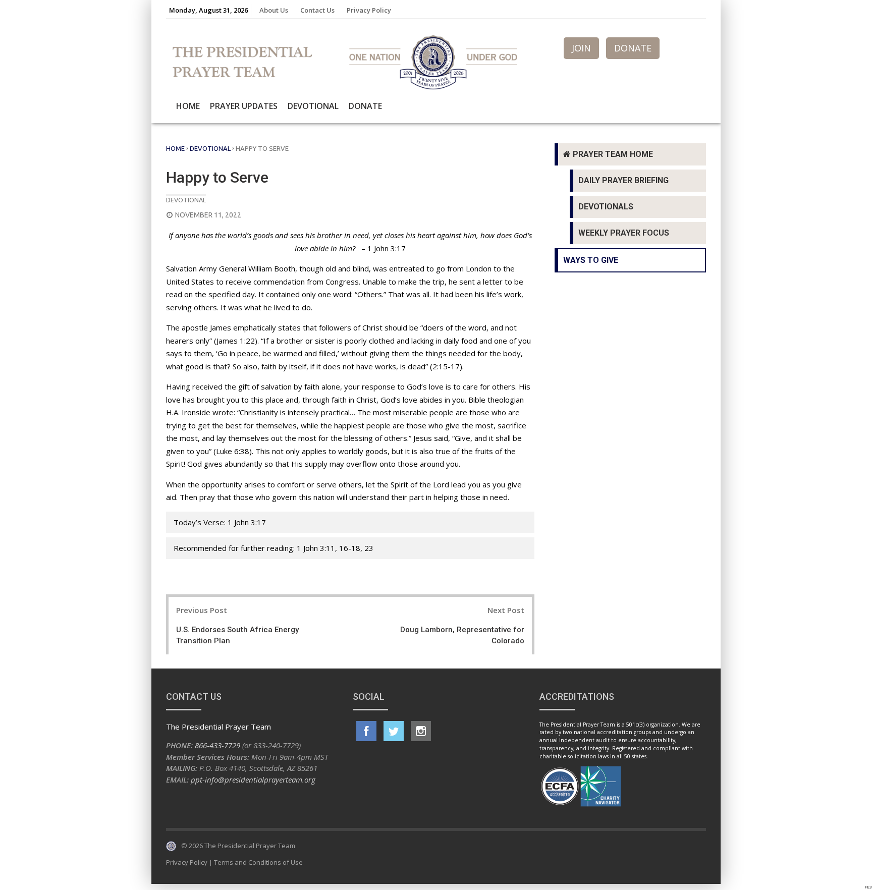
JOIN (581, 48)
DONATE (632, 48)
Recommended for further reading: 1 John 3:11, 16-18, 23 (273, 548)
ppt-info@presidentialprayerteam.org (253, 779)
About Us (273, 10)
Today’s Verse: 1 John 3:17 (220, 522)
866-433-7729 (217, 745)
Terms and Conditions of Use (258, 862)
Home (188, 106)
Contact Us (317, 10)
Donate (365, 106)
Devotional (313, 106)
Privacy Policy (369, 10)
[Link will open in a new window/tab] (366, 731)
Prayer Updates (244, 106)
